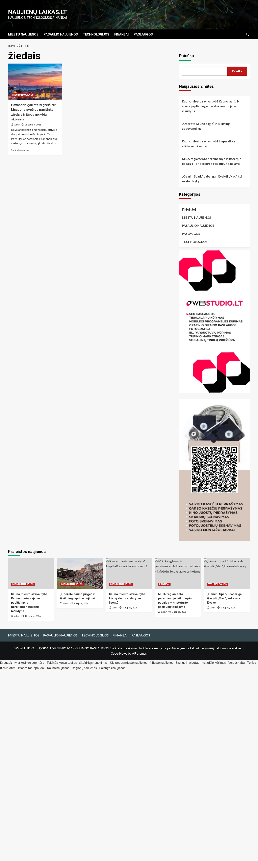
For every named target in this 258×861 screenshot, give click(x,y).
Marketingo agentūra (29, 662)
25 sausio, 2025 (33, 124)
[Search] (247, 34)
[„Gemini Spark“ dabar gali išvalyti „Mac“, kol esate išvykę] (227, 573)
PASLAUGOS (143, 34)
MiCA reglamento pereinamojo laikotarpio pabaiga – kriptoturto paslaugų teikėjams (211, 161)
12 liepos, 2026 (33, 616)
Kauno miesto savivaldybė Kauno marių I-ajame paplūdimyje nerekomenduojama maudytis (210, 106)
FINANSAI (121, 34)
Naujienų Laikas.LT (37, 12)
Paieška (186, 55)
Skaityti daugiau (20, 150)
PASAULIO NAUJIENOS (61, 34)
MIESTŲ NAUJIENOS (23, 34)
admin (17, 124)
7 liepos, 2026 (81, 603)
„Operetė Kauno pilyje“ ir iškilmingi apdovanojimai (206, 126)
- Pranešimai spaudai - (31, 668)
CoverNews (119, 653)
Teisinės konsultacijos (62, 662)
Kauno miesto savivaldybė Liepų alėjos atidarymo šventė (208, 143)
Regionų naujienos (84, 668)
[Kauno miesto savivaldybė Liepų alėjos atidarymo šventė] (129, 573)
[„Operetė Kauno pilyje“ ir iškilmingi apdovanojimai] (80, 573)
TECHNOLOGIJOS (96, 34)
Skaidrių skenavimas (93, 662)
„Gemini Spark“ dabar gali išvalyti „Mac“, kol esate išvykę (212, 178)
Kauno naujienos (58, 668)
